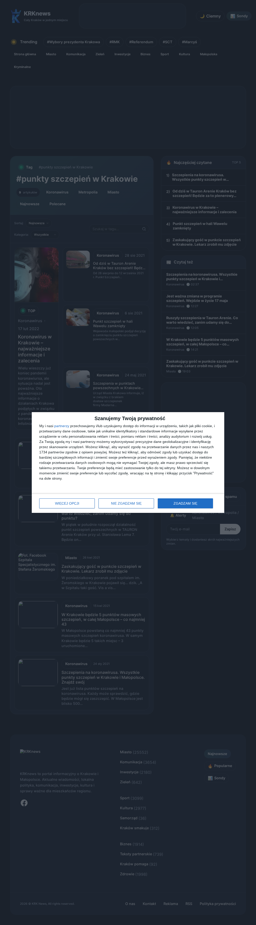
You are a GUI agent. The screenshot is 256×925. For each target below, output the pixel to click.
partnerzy (61, 426)
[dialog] (128, 462)
